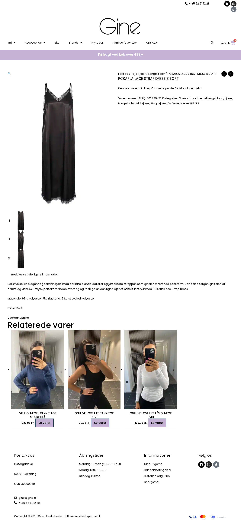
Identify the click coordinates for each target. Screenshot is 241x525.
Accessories (33, 43)
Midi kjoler (142, 103)
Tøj (10, 43)
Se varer (44, 423)
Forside (123, 74)
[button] (9, 74)
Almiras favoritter (125, 43)
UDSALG (151, 43)
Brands (74, 43)
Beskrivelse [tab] (19, 274)
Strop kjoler (158, 103)
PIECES (194, 103)
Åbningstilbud (213, 98)
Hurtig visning (37, 406)
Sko (57, 43)
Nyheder (97, 43)
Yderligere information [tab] (43, 274)
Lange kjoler (156, 74)
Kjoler (142, 74)
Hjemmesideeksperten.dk (84, 516)
